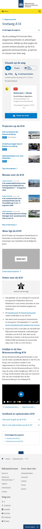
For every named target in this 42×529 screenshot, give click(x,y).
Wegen (8, 459)
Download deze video (11, 407)
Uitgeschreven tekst (27, 407)
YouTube (7, 513)
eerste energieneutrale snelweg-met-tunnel (22, 325)
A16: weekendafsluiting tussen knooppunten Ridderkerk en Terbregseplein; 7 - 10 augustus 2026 (14, 186)
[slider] (7, 402)
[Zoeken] (39, 11)
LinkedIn (7, 509)
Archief (23, 489)
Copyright (24, 477)
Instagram (7, 517)
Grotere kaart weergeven (10, 271)
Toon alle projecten (9, 168)
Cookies (23, 481)
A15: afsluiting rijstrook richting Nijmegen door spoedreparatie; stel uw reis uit (14, 215)
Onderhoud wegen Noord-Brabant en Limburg (12, 145)
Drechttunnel (13, 313)
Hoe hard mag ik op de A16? (14, 419)
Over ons (5, 473)
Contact (4, 491)
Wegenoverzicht (10, 19)
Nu (8, 68)
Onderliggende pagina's (11, 30)
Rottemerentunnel (28, 313)
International (6, 487)
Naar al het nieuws (8, 225)
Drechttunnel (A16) (12, 438)
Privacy (23, 485)
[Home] (2, 459)
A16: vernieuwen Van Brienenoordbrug (10, 133)
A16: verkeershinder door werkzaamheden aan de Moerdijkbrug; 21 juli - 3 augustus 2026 (12, 201)
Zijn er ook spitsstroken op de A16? (17, 425)
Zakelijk (4, 484)
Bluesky (6, 521)
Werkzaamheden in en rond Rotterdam (12, 157)
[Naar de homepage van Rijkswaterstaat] (21, 4)
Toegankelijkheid (27, 473)
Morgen (17, 68)
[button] (30, 68)
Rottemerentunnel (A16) (14, 441)
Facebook (7, 505)
